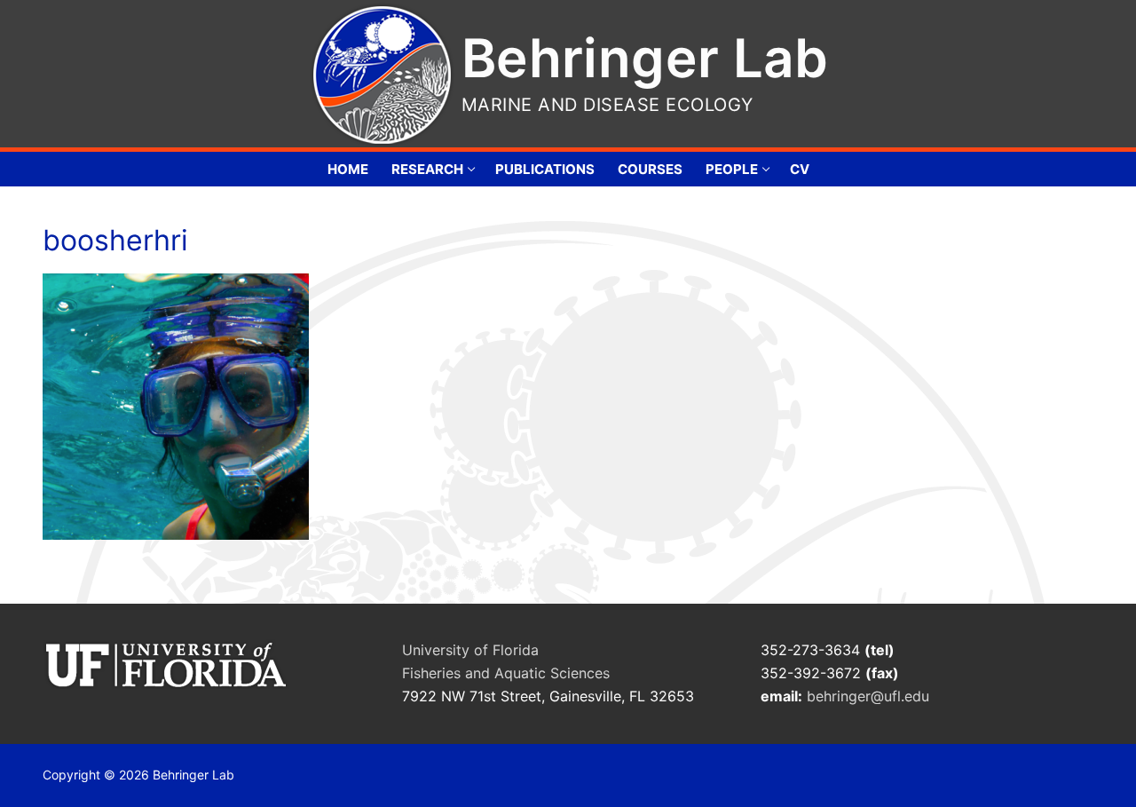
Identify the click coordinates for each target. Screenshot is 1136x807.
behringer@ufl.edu (870, 696)
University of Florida (470, 650)
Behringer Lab (645, 58)
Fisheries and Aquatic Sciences (506, 673)
